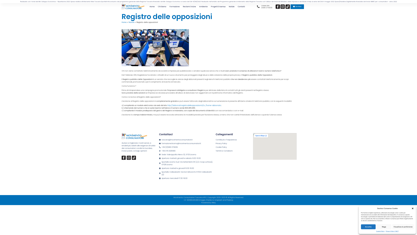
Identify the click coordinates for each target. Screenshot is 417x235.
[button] (413, 208)
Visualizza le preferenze (403, 227)
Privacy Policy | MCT (392, 231)
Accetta (368, 227)
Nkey (214, 202)
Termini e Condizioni (224, 151)
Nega (384, 227)
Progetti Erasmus (218, 6)
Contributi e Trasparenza (226, 139)
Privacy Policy (221, 143)
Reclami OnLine (189, 6)
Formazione (175, 6)
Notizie (231, 6)
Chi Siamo (162, 6)
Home (152, 6)
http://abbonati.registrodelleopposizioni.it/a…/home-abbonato (194, 105)
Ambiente (203, 6)
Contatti (241, 6)
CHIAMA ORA (265, 6)
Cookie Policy (380, 231)
